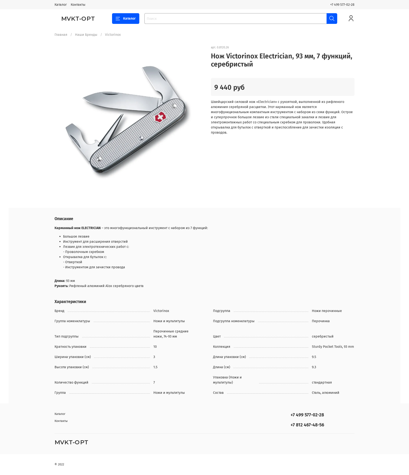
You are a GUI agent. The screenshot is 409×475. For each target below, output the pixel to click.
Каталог (61, 5)
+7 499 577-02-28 (342, 5)
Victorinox (113, 35)
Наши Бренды (86, 35)
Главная (61, 35)
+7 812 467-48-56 (307, 425)
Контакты (78, 5)
